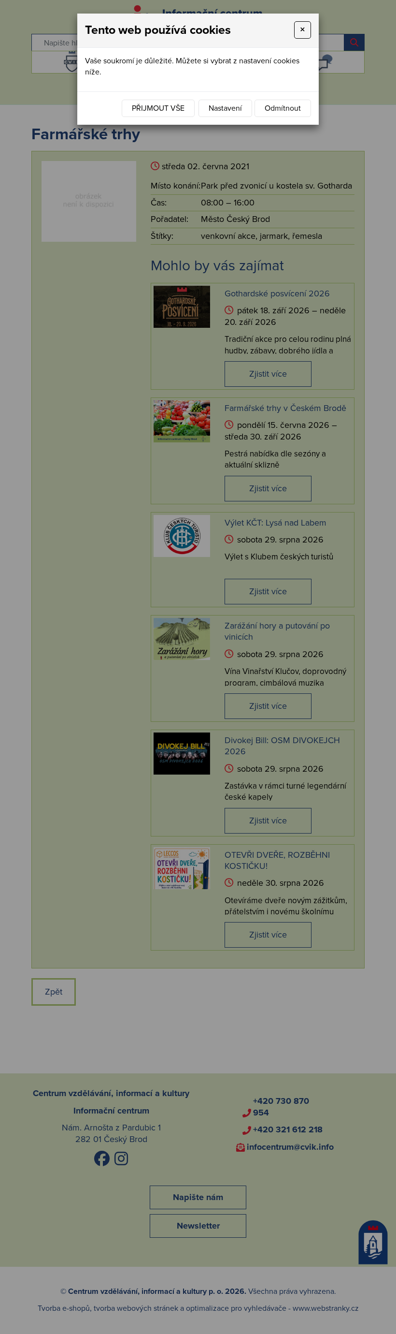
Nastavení (225, 108)
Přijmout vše (158, 108)
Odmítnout (283, 108)
